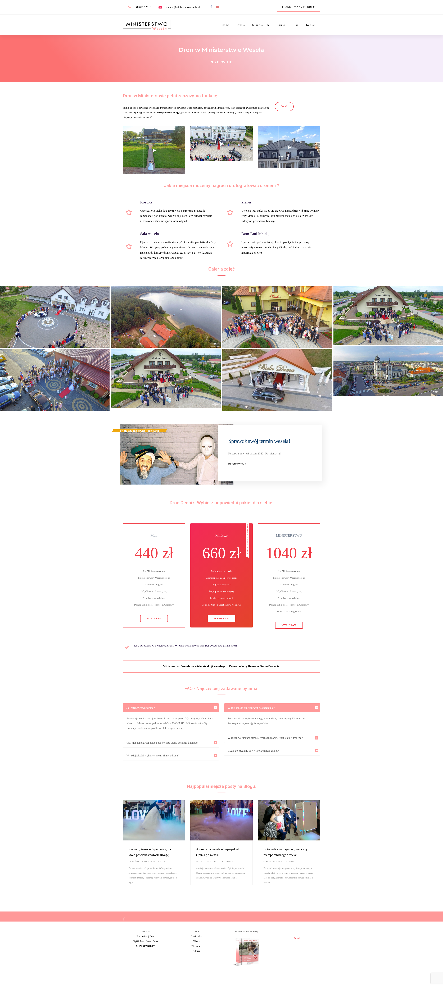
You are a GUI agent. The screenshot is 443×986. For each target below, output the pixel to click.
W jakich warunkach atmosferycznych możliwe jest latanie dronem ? (265, 737)
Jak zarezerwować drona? (140, 707)
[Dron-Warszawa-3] (166, 317)
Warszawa (196, 946)
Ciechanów (196, 936)
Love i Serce (152, 941)
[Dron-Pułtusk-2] (166, 378)
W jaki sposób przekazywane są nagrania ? (251, 707)
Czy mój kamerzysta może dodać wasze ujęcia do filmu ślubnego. (162, 742)
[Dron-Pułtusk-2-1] (388, 315)
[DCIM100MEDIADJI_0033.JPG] (55, 317)
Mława (196, 941)
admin (290, 861)
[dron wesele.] (55, 380)
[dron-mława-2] (388, 371)
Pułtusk (196, 951)
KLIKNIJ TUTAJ (237, 464)
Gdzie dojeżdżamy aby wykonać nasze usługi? (253, 750)
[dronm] (277, 380)
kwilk (162, 861)
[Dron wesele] (277, 317)
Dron (152, 936)
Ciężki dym (138, 941)
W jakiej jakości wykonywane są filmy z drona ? (153, 755)
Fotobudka (142, 936)
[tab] (171, 707)
